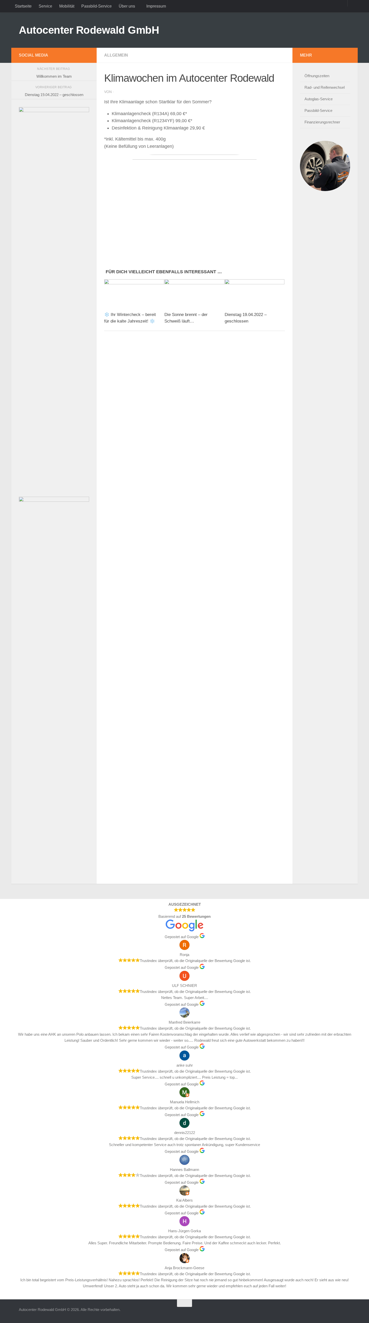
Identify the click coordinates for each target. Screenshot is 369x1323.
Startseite (23, 6)
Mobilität (66, 6)
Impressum (156, 6)
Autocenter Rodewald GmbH (89, 30)
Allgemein (116, 55)
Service (45, 6)
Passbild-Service (96, 6)
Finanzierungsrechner (322, 122)
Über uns (127, 6)
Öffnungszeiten (316, 76)
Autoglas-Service (318, 99)
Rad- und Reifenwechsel (324, 87)
